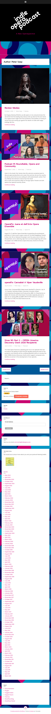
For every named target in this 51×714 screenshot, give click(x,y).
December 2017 (9, 595)
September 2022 (9, 483)
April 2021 (7, 519)
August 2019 (8, 554)
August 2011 (8, 665)
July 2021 (7, 512)
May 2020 (7, 535)
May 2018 (7, 585)
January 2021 (8, 525)
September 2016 (9, 624)
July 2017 (7, 605)
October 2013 (8, 636)
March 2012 (8, 653)
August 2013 (8, 639)
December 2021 (9, 502)
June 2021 (7, 514)
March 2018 (8, 589)
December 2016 (9, 618)
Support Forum (9, 695)
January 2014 (9, 632)
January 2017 (8, 616)
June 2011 (7, 670)
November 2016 (9, 620)
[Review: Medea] (25, 86)
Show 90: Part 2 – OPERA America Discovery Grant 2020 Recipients (21, 341)
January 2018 (8, 593)
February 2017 (9, 614)
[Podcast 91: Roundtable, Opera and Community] (25, 147)
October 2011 (8, 661)
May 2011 (7, 672)
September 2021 (9, 508)
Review (26, 111)
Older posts (6, 369)
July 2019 (7, 556)
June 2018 (8, 583)
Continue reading (12, 125)
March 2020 (8, 539)
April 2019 (7, 562)
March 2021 (8, 521)
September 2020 (9, 533)
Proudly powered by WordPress (17, 711)
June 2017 (7, 607)
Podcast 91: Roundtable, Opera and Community (22, 165)
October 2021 (8, 506)
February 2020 (9, 541)
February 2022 (9, 498)
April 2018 (7, 587)
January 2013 (8, 649)
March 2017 (8, 612)
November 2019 (9, 548)
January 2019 (8, 568)
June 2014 (8, 628)
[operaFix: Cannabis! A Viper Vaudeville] (25, 266)
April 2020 (7, 537)
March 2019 (8, 564)
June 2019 (8, 558)
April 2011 (7, 674)
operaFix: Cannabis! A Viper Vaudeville (24, 282)
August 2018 (8, 579)
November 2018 (9, 572)
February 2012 (9, 655)
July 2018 (7, 581)
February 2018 (9, 591)
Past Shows (6, 471)
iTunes (5, 409)
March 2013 (8, 647)
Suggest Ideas (9, 693)
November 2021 (9, 504)
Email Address (9, 422)
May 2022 (7, 492)
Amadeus (31, 711)
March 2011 (8, 676)
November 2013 (9, 634)
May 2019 (7, 560)
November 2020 (9, 529)
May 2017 (7, 610)
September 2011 (9, 663)
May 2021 (7, 516)
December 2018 (9, 570)
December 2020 (9, 527)
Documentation (9, 688)
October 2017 (8, 599)
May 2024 (8, 475)
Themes (7, 697)
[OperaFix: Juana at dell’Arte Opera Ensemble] (25, 207)
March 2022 (8, 496)
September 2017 (9, 601)
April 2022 (7, 494)
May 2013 (7, 643)
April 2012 (7, 651)
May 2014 (7, 630)
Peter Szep (19, 111)
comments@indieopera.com (22, 442)
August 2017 (8, 603)
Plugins (7, 690)
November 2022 (9, 479)
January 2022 (9, 500)
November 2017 (9, 597)
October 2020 (9, 531)
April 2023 (7, 477)
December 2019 (9, 545)
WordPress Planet (10, 701)
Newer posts (44, 369)
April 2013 (7, 645)
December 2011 (9, 659)
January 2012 (8, 657)
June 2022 (8, 490)
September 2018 (9, 576)
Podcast (28, 169)
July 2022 (7, 488)
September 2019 (9, 552)
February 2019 (9, 566)
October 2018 (8, 574)
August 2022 (8, 485)
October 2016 (8, 622)
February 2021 (9, 523)
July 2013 (7, 641)
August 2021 (8, 510)
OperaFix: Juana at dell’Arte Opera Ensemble (22, 225)
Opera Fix (27, 230)
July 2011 (7, 667)
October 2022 (9, 481)
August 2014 (8, 626)
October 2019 (8, 550)
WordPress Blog (9, 699)
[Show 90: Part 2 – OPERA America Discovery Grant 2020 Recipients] (25, 324)
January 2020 (9, 543)
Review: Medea (12, 107)
